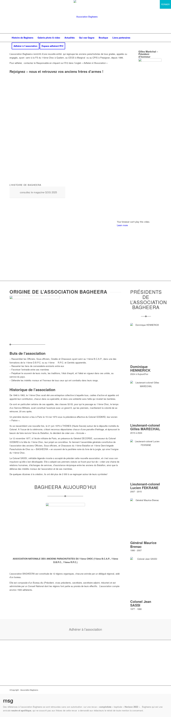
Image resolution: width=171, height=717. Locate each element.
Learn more (122, 225)
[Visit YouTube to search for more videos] (139, 270)
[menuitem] (22, 37)
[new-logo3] (86, 16)
